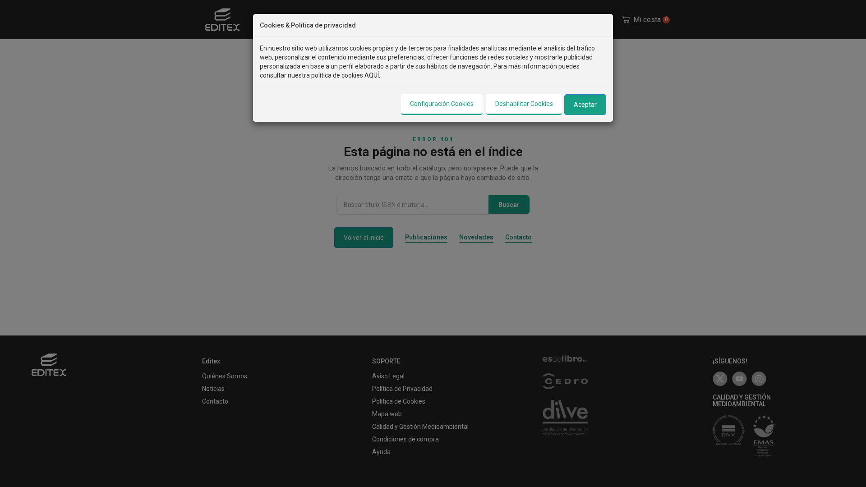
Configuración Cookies (442, 103)
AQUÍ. (372, 75)
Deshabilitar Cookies (524, 103)
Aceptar (585, 104)
